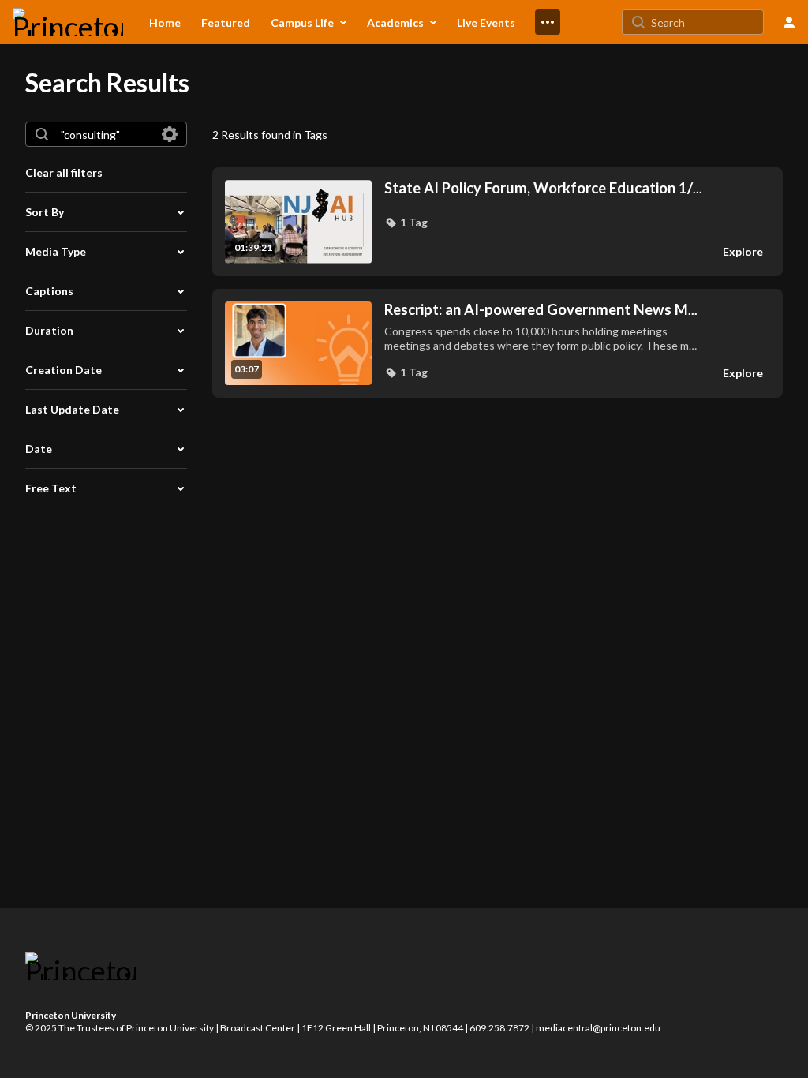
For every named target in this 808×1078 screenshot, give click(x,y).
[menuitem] (164, 22)
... (543, 188)
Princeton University (70, 1015)
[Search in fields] (169, 134)
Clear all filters (64, 172)
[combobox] (105, 134)
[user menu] (789, 22)
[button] (406, 222)
